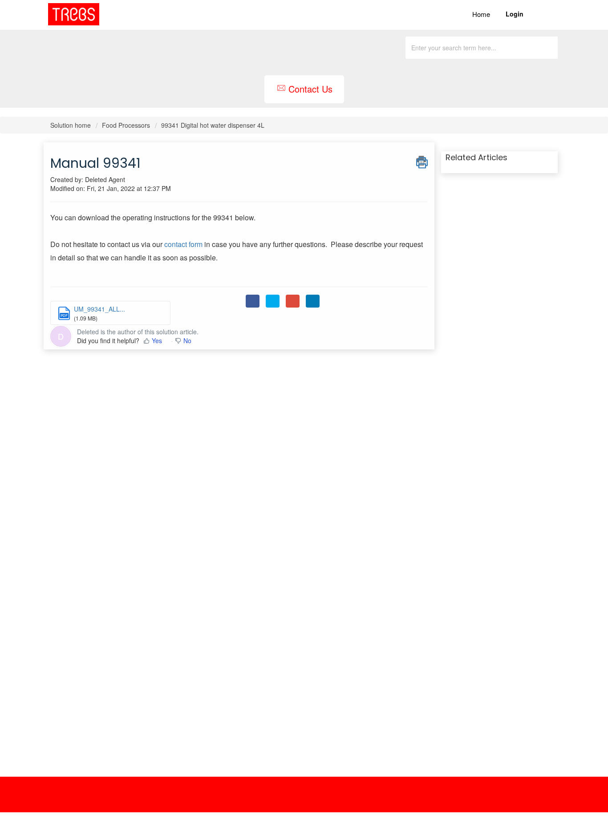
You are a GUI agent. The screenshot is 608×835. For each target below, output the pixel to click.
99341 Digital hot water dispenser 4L (212, 125)
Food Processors (126, 125)
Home (481, 14)
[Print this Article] (422, 161)
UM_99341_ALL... (99, 308)
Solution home (71, 125)
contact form (183, 244)
